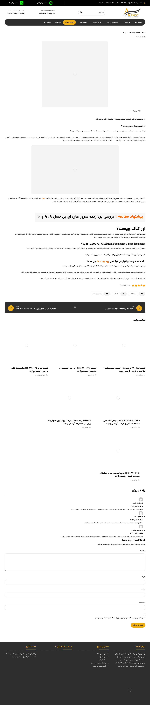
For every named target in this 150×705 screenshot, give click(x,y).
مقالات (116, 294)
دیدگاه (142, 551)
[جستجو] (81, 12)
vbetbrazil (139, 503)
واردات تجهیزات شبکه (99, 666)
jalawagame (139, 530)
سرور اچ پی (42, 375)
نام (143, 577)
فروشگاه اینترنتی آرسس (98, 663)
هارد (137, 375)
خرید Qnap (102, 657)
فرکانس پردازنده (97, 294)
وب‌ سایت (142, 602)
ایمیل (143, 589)
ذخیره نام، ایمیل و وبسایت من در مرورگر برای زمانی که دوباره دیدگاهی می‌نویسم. (120, 618)
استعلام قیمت (101, 660)
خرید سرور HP (101, 654)
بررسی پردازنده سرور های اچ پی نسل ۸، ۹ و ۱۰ (75, 217)
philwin (140, 517)
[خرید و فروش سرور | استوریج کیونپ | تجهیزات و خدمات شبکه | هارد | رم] (131, 12)
